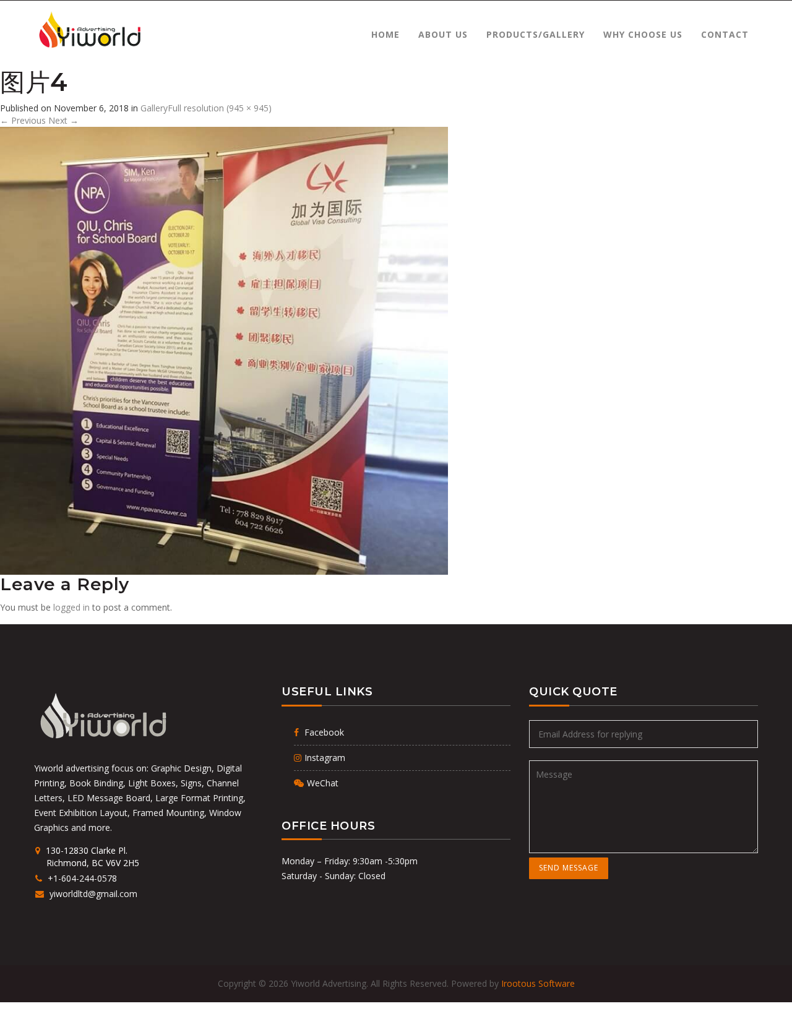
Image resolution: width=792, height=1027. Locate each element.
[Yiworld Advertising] (89, 30)
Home (385, 34)
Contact (725, 34)
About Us (443, 34)
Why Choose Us (642, 34)
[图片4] (224, 350)
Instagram (324, 757)
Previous (23, 120)
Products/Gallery (535, 34)
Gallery (154, 108)
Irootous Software (538, 983)
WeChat (322, 783)
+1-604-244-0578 (81, 878)
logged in (71, 607)
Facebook (323, 732)
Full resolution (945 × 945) (220, 108)
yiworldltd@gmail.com (92, 894)
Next (63, 120)
